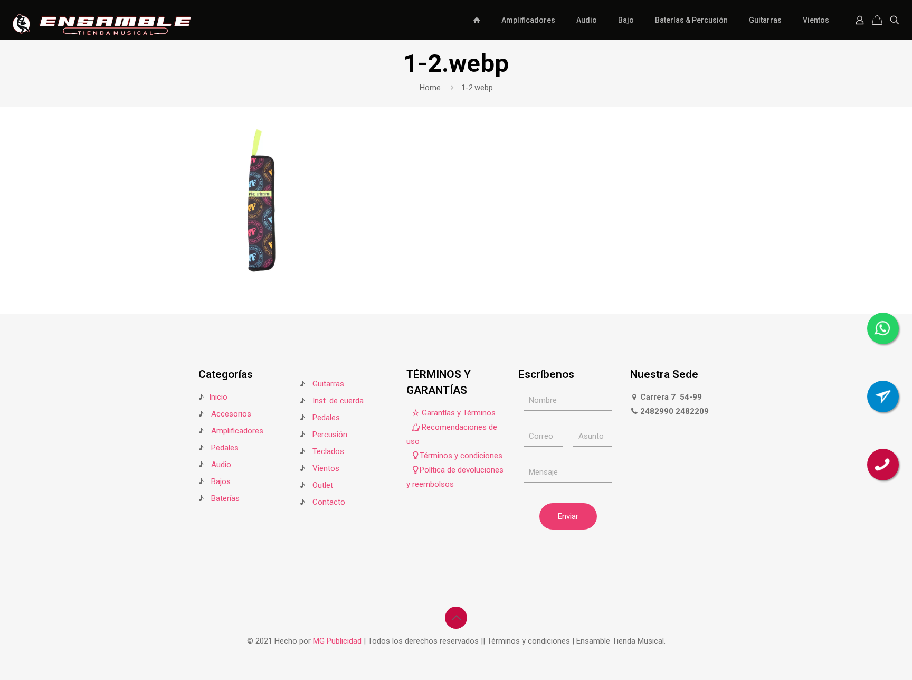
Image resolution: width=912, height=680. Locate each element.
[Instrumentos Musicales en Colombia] (102, 20)
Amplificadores (237, 431)
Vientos (325, 468)
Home (430, 87)
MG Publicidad (338, 641)
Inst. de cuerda (338, 400)
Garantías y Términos (458, 413)
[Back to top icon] (456, 618)
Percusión (329, 434)
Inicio (218, 397)
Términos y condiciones (461, 455)
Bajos (221, 481)
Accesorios (231, 414)
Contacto (328, 502)
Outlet (322, 485)
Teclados (328, 451)
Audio (221, 464)
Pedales (225, 447)
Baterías (225, 498)
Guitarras (327, 384)
